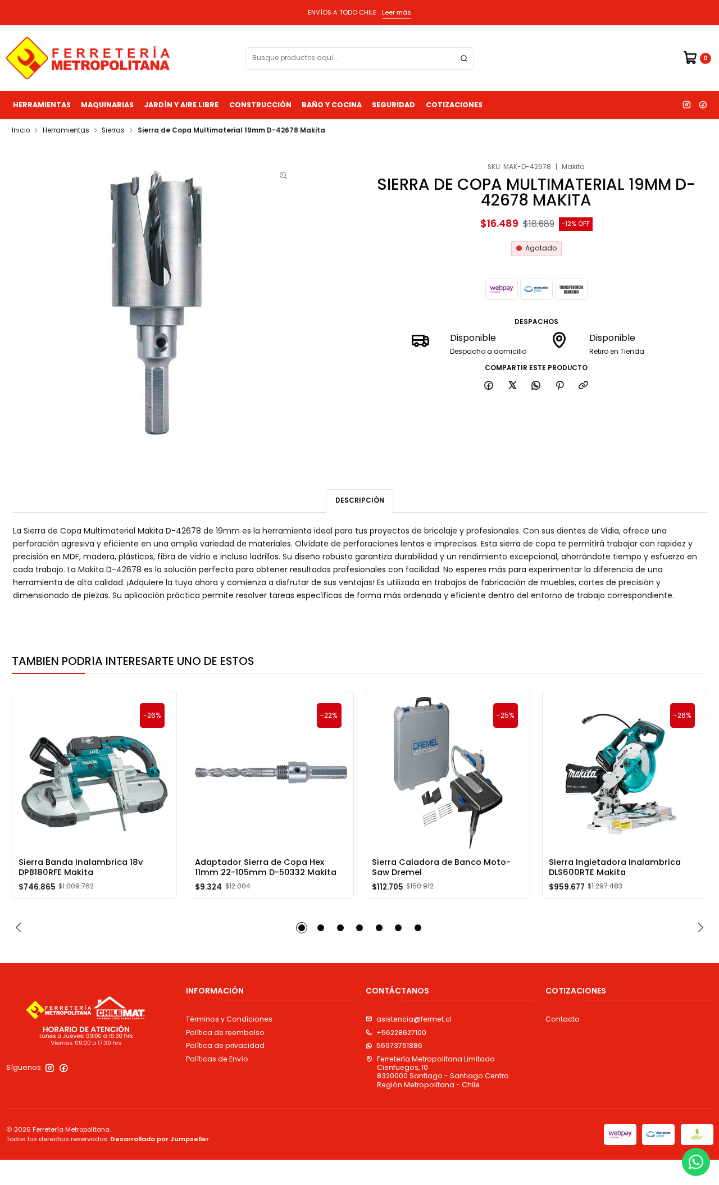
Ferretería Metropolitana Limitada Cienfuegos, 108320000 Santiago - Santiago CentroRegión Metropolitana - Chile (443, 1072)
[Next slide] (698, 928)
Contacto (562, 1019)
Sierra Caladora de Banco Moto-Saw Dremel (441, 867)
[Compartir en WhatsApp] (536, 386)
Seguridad (393, 105)
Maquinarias (107, 105)
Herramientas (42, 105)
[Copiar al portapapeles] (583, 386)
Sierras (113, 130)
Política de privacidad (225, 1045)
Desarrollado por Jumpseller (159, 1138)
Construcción (260, 105)
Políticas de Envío (217, 1059)
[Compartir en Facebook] (489, 386)
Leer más (396, 12)
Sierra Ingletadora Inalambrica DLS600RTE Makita (615, 867)
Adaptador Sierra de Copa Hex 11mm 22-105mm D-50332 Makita (265, 867)
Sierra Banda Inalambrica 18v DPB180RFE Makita (81, 867)
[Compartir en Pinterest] (560, 386)
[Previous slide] (20, 928)
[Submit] (464, 58)
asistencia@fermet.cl (414, 1019)
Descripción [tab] (359, 500)
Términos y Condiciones (229, 1019)
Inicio (21, 130)
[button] (301, 928)
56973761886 (399, 1045)
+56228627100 (401, 1032)
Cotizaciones (454, 105)
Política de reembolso (225, 1032)
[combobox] (359, 58)
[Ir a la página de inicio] (88, 58)
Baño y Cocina (332, 105)
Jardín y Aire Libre (181, 105)
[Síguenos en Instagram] (686, 105)
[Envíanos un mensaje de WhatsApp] (696, 1162)
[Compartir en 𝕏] (512, 386)
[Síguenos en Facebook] (702, 105)
